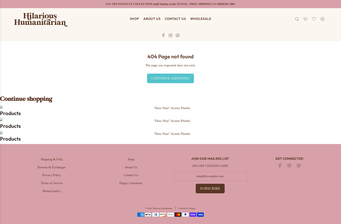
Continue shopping (170, 78)
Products (10, 113)
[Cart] (305, 19)
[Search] (297, 19)
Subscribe (210, 188)
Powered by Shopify (187, 208)
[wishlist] (314, 19)
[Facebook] (163, 35)
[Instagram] (170, 35)
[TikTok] (177, 35)
